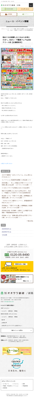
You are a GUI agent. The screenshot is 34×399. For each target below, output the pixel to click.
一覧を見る (30, 221)
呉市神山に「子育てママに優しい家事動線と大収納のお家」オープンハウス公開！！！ (17, 206)
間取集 (15, 311)
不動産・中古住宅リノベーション (11, 385)
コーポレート (6, 383)
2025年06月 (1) (6, 229)
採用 (24, 383)
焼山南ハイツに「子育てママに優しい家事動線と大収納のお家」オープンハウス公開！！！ (17, 196)
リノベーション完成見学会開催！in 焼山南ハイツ (16, 180)
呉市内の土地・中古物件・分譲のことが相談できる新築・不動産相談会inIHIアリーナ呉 (17, 211)
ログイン (26, 14)
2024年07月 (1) (6, 232)
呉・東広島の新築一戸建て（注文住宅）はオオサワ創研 (18, 394)
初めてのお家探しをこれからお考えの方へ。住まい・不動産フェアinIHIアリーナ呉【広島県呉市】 (16, 191)
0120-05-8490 (7, 299)
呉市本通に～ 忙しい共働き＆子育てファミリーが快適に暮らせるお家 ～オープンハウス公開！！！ (17, 184)
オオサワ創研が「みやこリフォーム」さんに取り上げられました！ (17, 176)
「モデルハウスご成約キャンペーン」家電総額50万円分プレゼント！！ (17, 201)
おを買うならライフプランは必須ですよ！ (12, 325)
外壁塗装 (5, 387)
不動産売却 (25, 385)
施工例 (3, 319)
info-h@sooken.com (9, 301)
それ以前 (4, 235)
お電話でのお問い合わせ (6, 163)
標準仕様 (10, 311)
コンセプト (4, 311)
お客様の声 (4, 322)
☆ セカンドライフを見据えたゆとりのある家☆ (16, 188)
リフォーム (16, 383)
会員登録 (10, 14)
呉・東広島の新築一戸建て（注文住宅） (8, 1)
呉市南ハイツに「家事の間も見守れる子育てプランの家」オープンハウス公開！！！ (17, 216)
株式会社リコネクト (23, 395)
